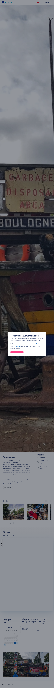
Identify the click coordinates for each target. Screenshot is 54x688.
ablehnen (17, 346)
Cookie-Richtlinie (37, 343)
